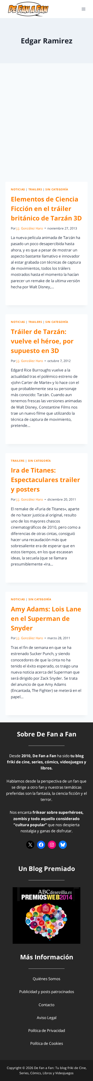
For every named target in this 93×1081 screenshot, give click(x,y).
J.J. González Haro (29, 228)
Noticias (18, 189)
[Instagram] (52, 845)
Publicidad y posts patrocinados (46, 991)
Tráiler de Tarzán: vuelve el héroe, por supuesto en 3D (42, 341)
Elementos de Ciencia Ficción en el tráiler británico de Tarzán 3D (46, 208)
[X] (30, 845)
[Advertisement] (46, 128)
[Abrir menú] (83, 8)
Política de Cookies (46, 1043)
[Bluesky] (63, 845)
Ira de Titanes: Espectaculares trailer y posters (45, 479)
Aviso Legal (46, 1017)
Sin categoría (56, 189)
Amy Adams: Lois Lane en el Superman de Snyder (46, 618)
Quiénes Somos (46, 978)
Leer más (21, 297)
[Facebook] (41, 845)
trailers (35, 189)
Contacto (46, 1004)
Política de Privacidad (46, 1030)
